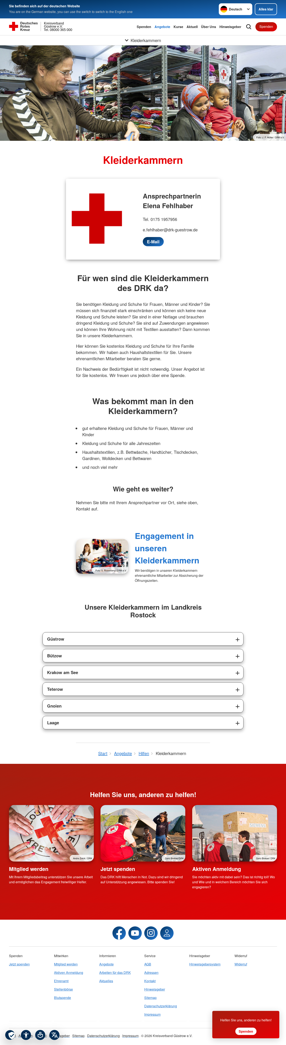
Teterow (55, 689)
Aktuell (192, 26)
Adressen (151, 972)
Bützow (54, 656)
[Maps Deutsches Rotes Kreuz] (167, 933)
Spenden (144, 26)
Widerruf (240, 964)
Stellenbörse (63, 989)
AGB (147, 964)
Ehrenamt (61, 980)
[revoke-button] (10, 1035)
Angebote (162, 26)
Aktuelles (106, 980)
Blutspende (62, 997)
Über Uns (208, 26)
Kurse (178, 26)
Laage (53, 722)
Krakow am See (62, 672)
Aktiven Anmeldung (216, 869)
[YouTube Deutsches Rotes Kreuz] (135, 933)
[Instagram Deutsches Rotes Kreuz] (151, 933)
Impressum (152, 1014)
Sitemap (150, 997)
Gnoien (54, 706)
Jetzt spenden (117, 869)
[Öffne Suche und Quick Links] (248, 26)
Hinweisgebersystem (204, 964)
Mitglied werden (28, 869)
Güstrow (55, 639)
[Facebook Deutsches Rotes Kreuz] (119, 933)
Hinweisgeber (230, 26)
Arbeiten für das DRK (115, 972)
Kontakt (150, 980)
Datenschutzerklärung (160, 1006)
